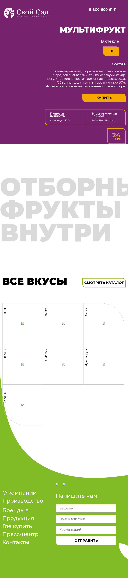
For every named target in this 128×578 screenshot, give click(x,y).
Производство (22, 501)
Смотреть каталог (104, 283)
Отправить (86, 540)
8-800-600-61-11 (103, 10)
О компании (19, 493)
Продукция (18, 518)
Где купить (17, 526)
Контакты (15, 542)
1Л (111, 51)
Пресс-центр (20, 534)
